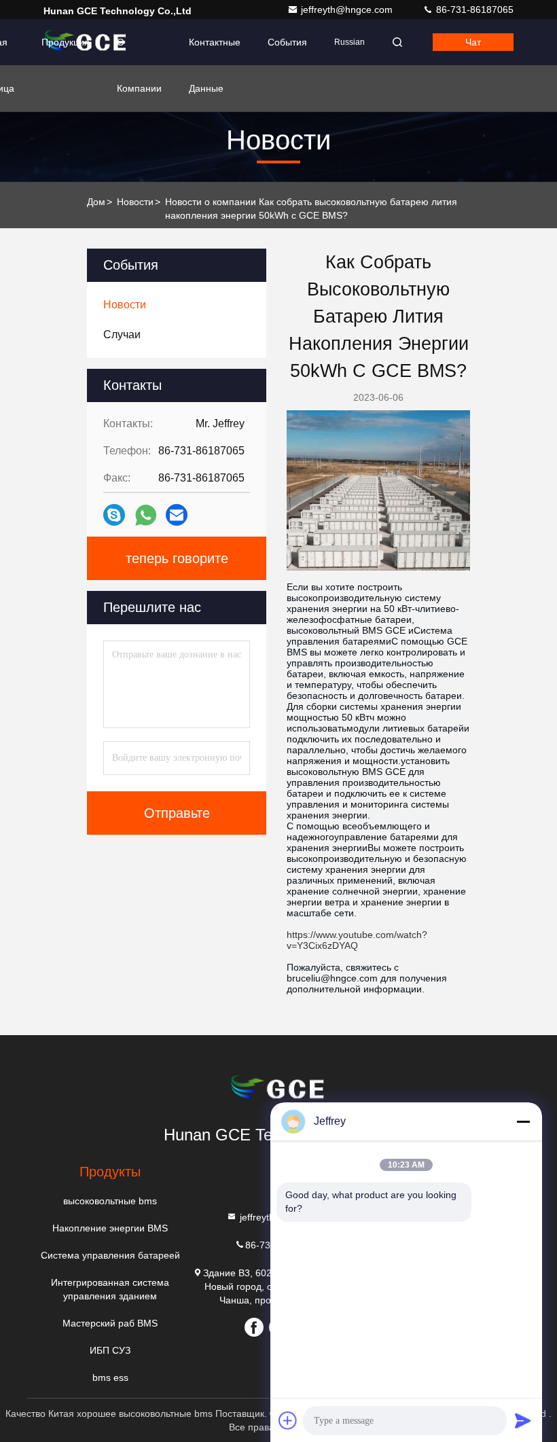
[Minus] (523, 1121)
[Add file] (288, 1420)
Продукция (65, 42)
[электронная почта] (176, 515)
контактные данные (214, 51)
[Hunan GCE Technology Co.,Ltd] (278, 1089)
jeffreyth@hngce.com (348, 9)
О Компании (139, 51)
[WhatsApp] (146, 515)
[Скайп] (114, 515)
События (287, 42)
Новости (135, 201)
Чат (473, 42)
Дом (96, 201)
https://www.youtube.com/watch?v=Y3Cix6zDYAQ (357, 940)
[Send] (523, 1420)
